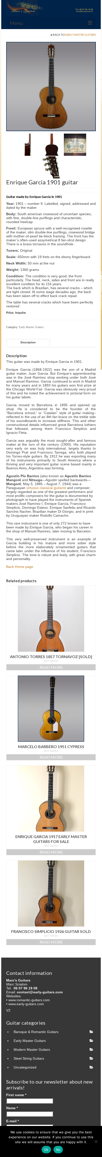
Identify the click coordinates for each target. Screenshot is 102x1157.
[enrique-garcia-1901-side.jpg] (28, 144)
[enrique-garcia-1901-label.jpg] (75, 144)
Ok (46, 1150)
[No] (95, 1141)
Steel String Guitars (29, 1058)
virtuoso (32, 488)
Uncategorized (25, 1067)
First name (16, 1095)
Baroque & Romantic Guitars (36, 1032)
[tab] (28, 342)
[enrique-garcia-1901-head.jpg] (52, 167)
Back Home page (19, 567)
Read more (51, 667)
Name (12, 1108)
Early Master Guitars (80, 34)
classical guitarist (53, 488)
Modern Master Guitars (32, 1050)
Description (28, 342)
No (58, 1150)
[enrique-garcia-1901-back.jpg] (52, 144)
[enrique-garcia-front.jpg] (51, 86)
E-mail (12, 1121)
